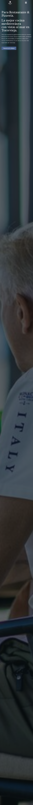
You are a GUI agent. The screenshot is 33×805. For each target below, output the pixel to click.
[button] (25, 2)
